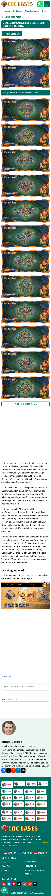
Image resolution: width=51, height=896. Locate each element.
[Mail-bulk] (23, 770)
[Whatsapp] (40, 4)
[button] (25, 595)
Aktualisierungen (32, 11)
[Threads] (35, 884)
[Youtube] (3, 884)
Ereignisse (17, 11)
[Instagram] (13, 770)
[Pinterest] (14, 884)
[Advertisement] (25, 434)
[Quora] (24, 884)
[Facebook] (3, 770)
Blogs (44, 11)
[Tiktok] (8, 770)
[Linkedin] (18, 770)
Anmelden (6, 676)
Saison (7, 11)
